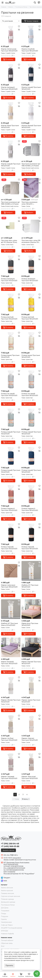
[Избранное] (18, 26)
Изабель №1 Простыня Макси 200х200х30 (9, 624)
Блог (2, 946)
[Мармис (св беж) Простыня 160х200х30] (10, 724)
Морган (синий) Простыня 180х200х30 (31, 88)
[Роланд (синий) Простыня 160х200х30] (10, 456)
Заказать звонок (8, 850)
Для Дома (4, 908)
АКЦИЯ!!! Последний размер (11, 928)
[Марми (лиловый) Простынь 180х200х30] (10, 647)
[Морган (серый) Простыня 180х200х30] (10, 149)
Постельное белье (21, 7)
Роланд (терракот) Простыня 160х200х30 (9, 509)
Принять (9, 966)
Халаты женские (7, 888)
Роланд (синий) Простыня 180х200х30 (31, 471)
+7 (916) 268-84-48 (10, 843)
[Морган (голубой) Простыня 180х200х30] (31, 34)
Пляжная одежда (7, 899)
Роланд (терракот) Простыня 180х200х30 (30, 509)
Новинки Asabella (7, 934)
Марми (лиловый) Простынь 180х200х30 (9, 662)
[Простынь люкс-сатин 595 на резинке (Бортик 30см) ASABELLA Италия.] (31, 226)
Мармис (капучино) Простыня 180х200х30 (9, 586)
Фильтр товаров (32, 21)
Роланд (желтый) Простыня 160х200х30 (9, 318)
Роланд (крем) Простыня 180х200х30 (31, 356)
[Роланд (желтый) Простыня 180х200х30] (31, 303)
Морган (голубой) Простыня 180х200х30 (30, 50)
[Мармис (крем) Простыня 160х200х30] (31, 685)
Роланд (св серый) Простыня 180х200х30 (30, 394)
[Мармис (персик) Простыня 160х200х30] (31, 724)
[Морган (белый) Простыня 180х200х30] (31, 111)
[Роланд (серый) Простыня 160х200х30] (10, 417)
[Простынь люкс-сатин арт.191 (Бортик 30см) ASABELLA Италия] (10, 226)
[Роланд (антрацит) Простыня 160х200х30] (10, 264)
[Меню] (2, 2)
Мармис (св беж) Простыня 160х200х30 (9, 739)
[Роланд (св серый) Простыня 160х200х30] (10, 379)
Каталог (10, 7)
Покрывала (5, 911)
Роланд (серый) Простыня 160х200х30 (10, 433)
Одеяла (4, 919)
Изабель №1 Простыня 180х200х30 (30, 586)
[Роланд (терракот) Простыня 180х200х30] (31, 494)
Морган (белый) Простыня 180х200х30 (31, 126)
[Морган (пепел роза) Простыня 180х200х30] (10, 34)
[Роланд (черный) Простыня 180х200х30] (31, 532)
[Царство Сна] (10, 2)
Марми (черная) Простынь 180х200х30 (31, 662)
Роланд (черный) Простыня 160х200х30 (9, 548)
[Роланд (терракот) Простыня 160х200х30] (10, 494)
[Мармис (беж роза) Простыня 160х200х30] (31, 762)
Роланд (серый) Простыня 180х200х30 (31, 433)
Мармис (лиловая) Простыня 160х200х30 (9, 777)
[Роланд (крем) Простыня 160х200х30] (10, 341)
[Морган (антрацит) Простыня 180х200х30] (10, 73)
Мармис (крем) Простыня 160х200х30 (31, 701)
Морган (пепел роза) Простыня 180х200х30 (9, 50)
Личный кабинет (7, 940)
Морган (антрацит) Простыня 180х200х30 (9, 88)
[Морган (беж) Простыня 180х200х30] (10, 111)
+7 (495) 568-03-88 (10, 846)
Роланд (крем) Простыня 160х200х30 (10, 356)
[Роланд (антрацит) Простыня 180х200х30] (31, 264)
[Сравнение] (18, 29)
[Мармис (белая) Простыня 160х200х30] (10, 685)
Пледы (3, 913)
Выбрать (30, 174)
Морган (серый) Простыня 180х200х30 (10, 165)
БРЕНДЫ (4, 931)
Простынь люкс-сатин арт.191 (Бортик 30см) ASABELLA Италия (9, 241)
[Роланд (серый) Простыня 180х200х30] (31, 417)
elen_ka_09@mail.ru (11, 855)
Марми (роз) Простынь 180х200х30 (30, 624)
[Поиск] (35, 2)
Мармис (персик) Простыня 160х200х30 (30, 739)
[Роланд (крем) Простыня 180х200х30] (31, 341)
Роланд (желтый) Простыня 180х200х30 (30, 318)
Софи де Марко (7, 925)
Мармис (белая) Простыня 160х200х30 (10, 701)
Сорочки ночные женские (10, 896)
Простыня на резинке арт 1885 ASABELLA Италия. (10, 203)
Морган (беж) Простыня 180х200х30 (10, 126)
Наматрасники (6, 922)
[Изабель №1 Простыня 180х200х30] (31, 571)
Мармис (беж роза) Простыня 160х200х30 (30, 777)
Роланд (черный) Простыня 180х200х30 (30, 548)
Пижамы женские (7, 893)
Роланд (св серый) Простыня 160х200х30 (9, 394)
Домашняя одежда (8, 902)
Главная (3, 7)
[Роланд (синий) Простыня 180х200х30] (31, 456)
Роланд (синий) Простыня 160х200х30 (10, 471)
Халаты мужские (7, 890)
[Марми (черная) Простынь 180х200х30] (31, 647)
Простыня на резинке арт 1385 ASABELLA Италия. (31, 165)
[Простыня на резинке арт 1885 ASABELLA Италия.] (10, 188)
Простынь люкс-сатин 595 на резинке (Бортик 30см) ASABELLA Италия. (31, 241)
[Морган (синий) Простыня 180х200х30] (31, 73)
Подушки (4, 916)
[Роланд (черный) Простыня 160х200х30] (10, 532)
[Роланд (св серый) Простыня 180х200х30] (31, 379)
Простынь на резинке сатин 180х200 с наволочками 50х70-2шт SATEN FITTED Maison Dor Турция (31, 203)
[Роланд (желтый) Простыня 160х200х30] (10, 303)
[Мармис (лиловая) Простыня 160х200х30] (10, 762)
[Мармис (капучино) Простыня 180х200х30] (10, 571)
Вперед (25, 799)
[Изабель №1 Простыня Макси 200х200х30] (10, 609)
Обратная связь (7, 943)
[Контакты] (39, 2)
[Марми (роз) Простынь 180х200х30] (31, 609)
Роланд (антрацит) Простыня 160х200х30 (9, 280)
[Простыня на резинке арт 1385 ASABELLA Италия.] (31, 149)
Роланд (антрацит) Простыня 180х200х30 (30, 280)
